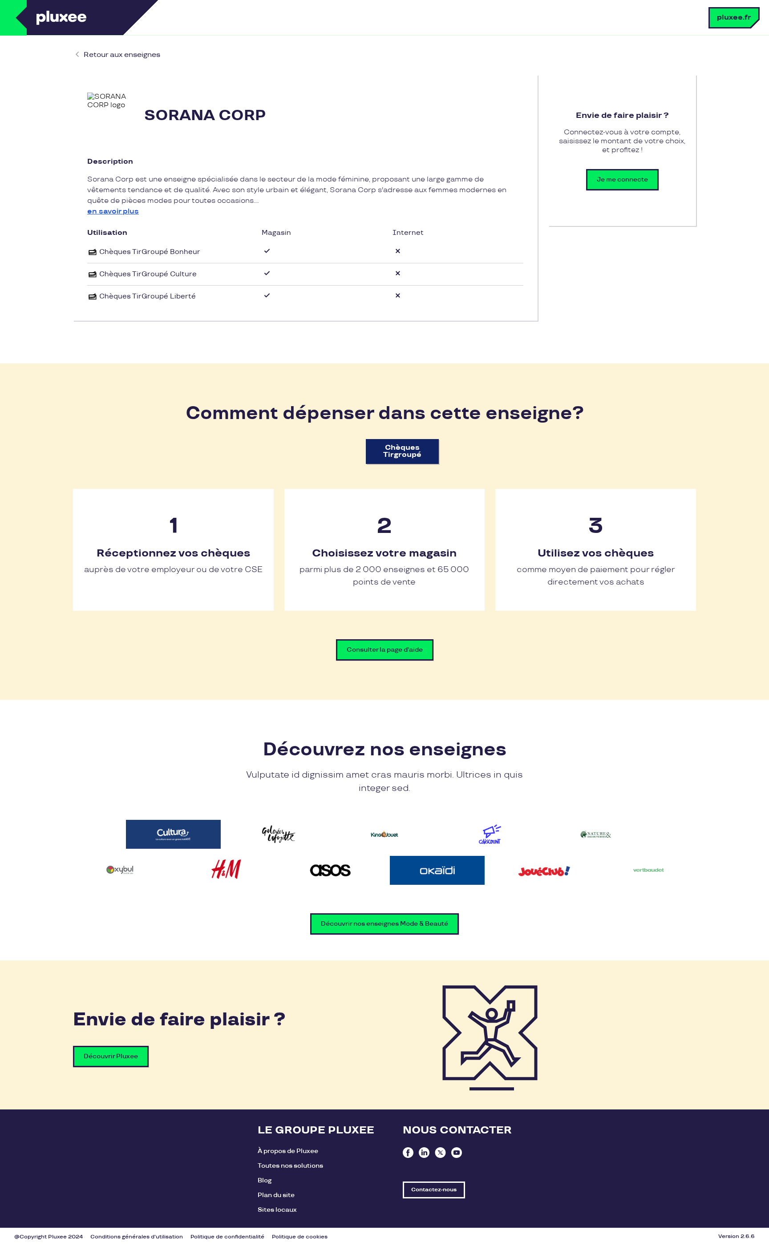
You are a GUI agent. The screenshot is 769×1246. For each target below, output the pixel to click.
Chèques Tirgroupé (402, 451)
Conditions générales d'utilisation (136, 1237)
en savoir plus (113, 211)
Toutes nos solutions (290, 1165)
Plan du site (276, 1195)
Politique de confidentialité (227, 1237)
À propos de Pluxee (288, 1151)
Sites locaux (277, 1210)
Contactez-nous (434, 1189)
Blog (264, 1180)
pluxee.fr (734, 17)
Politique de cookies (300, 1237)
